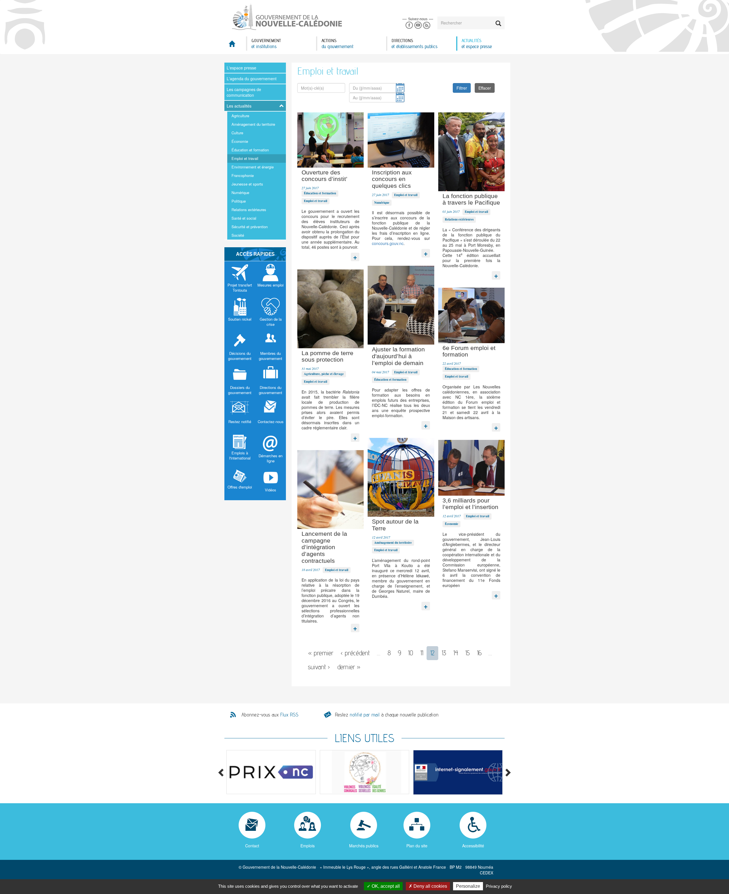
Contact (252, 845)
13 (444, 653)
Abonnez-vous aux (269, 715)
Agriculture (240, 115)
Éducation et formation (250, 150)
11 (421, 653)
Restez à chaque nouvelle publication (387, 715)
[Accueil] (286, 17)
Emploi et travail (245, 158)
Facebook (409, 25)
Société (238, 235)
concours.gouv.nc (388, 243)
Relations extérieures (249, 209)
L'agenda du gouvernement (252, 78)
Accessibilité (473, 845)
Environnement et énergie (253, 167)
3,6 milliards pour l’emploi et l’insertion (470, 503)
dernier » (349, 667)
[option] (271, 772)
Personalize (468, 886)
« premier (320, 653)
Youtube (418, 25)
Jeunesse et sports (247, 184)
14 (455, 653)
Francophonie (243, 175)
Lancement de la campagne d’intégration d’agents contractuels (324, 547)
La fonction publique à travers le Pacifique (471, 199)
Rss (427, 25)
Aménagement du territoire (253, 124)
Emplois (307, 845)
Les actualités (239, 106)
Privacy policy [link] (499, 886)
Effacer (484, 88)
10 (410, 653)
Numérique (240, 192)
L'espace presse (241, 68)
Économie (240, 141)
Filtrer (461, 88)
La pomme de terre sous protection (327, 356)
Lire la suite (355, 255)
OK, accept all (385, 886)
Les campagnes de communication (244, 92)
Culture (237, 132)
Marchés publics (363, 845)
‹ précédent (355, 653)
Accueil (235, 45)
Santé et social (244, 218)
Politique (239, 201)
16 (479, 653)
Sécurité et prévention (250, 226)
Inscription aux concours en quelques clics (392, 179)
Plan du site (416, 845)
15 (467, 653)
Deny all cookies (429, 886)
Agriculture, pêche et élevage (324, 374)
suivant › (319, 667)
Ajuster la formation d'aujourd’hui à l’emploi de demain (398, 356)
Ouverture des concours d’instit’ (324, 175)
